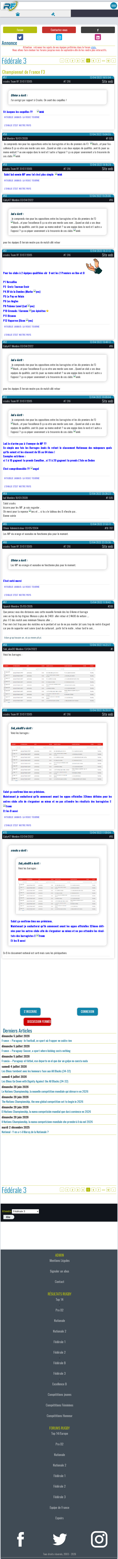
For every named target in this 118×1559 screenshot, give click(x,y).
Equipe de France (59, 1507)
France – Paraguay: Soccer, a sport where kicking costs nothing (36, 1048)
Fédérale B (59, 1363)
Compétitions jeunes (59, 1394)
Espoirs (59, 1518)
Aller (8, 1217)
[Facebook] (98, 30)
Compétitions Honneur (60, 1415)
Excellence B (59, 1384)
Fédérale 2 (59, 1352)
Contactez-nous (59, 30)
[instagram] (99, 1538)
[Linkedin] (98, 37)
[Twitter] (20, 37)
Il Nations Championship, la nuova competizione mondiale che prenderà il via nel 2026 (47, 1119)
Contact (59, 1281)
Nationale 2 (59, 1331)
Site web (107, 81)
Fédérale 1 (59, 1342)
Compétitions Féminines (59, 1405)
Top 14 (59, 1299)
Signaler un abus (59, 1271)
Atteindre (6, 1211)
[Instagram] (59, 37)
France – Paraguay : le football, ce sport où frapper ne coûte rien (37, 1038)
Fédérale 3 (14, 60)
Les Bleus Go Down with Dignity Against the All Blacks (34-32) (35, 1078)
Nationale (59, 1320)
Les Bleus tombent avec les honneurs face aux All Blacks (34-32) (36, 1068)
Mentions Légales (60, 1260)
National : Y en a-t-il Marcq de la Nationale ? (25, 1129)
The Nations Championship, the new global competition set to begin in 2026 (42, 1099)
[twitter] (60, 1538)
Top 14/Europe (59, 1433)
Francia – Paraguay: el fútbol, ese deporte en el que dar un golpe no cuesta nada (45, 1058)
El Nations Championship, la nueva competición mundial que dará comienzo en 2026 (46, 1109)
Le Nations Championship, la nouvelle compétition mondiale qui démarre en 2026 (45, 1089)
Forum (20, 30)
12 (108, 60)
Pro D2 (59, 1310)
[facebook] (20, 1538)
